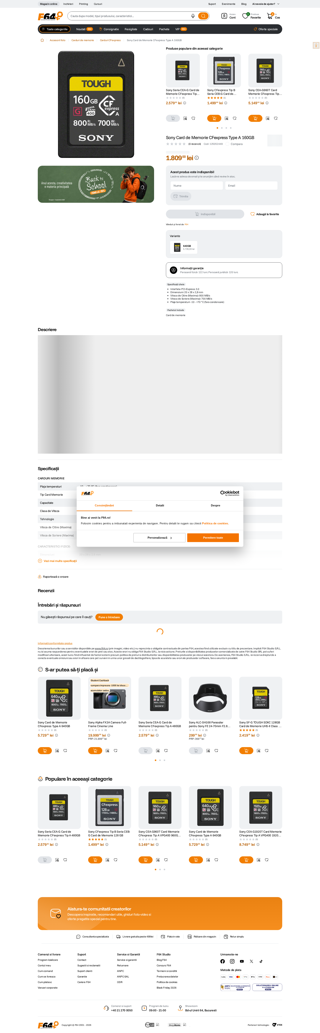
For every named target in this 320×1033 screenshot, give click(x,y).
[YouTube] (242, 1003)
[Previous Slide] (165, 70)
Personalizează (157, 537)
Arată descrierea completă (60, 494)
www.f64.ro (101, 690)
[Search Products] (203, 15)
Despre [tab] (215, 505)
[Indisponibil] (173, 118)
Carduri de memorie (82, 40)
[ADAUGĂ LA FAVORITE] (193, 118)
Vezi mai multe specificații (60, 603)
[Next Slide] (282, 70)
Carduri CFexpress (110, 40)
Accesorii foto (57, 40)
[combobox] (138, 15)
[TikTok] (261, 1003)
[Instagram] (232, 1003)
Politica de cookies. (215, 523)
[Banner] (96, 184)
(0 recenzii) (195, 144)
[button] (193, 15)
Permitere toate (213, 537)
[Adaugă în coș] (214, 118)
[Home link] (42, 40)
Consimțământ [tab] (104, 505)
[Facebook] (222, 1003)
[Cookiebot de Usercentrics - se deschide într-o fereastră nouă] (223, 493)
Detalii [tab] (160, 505)
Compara (236, 144)
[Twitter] (251, 1003)
